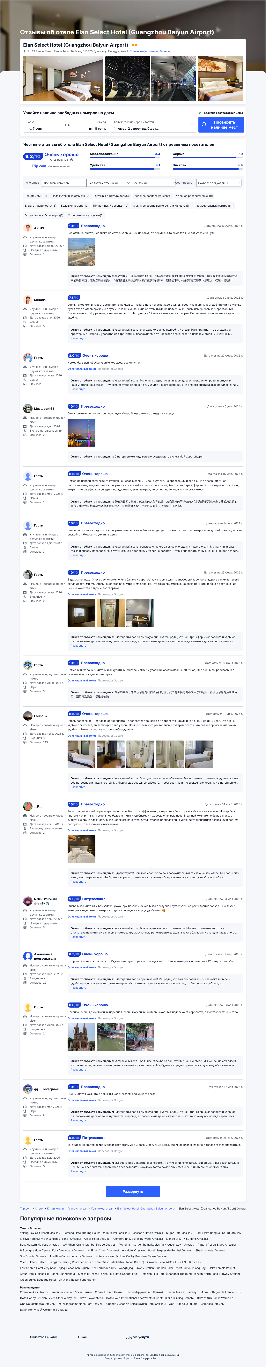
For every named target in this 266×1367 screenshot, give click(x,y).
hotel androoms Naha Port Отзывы (80, 1303)
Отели (39, 1208)
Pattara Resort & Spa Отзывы (217, 1244)
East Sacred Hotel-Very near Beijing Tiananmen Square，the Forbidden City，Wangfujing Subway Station (87, 1268)
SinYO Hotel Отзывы (33, 1256)
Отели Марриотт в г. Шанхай (144, 1292)
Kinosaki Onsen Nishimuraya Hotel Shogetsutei (107, 1273)
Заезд (30, 122)
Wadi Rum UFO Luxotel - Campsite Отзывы (196, 1303)
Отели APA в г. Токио (34, 1292)
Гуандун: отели (77, 1208)
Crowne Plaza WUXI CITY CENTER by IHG (174, 1262)
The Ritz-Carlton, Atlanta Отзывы (71, 1256)
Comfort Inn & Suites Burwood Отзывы (138, 1238)
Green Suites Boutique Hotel (38, 1279)
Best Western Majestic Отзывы (40, 1244)
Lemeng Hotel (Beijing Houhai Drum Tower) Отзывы (97, 1232)
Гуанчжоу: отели (102, 1208)
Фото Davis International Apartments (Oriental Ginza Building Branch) (150, 1298)
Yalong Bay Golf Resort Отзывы (40, 1232)
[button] (222, 6)
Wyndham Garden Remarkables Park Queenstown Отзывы (157, 1244)
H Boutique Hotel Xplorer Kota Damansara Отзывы (52, 1250)
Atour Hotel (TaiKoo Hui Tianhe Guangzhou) (47, 1273)
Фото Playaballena (91, 1298)
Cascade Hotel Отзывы (148, 1232)
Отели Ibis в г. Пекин (108, 1292)
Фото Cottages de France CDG (220, 1292)
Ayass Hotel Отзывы (97, 1238)
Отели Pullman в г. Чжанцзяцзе (71, 1292)
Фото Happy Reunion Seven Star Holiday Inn (48, 1298)
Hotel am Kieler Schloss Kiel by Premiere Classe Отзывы (131, 1256)
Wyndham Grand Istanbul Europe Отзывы (89, 1244)
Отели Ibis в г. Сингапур (182, 1292)
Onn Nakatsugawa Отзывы (37, 1303)
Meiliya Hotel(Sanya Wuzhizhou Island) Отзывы (50, 1238)
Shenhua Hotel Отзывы (210, 1250)
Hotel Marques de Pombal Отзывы (170, 1250)
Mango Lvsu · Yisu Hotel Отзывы (187, 1238)
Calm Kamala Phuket (222, 1268)
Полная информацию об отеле (150, 51)
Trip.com (25, 1208)
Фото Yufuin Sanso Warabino (215, 1298)
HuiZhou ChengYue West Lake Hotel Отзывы (116, 1250)
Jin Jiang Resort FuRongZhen (77, 1279)
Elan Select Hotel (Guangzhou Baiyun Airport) (146, 1208)
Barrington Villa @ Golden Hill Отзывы (44, 1309)
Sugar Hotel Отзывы (179, 1232)
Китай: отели (55, 1208)
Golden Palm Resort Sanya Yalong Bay (181, 1268)
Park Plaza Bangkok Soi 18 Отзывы (218, 1232)
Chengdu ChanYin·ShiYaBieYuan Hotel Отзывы (136, 1303)
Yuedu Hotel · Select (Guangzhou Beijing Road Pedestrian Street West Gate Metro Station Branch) (82, 1262)
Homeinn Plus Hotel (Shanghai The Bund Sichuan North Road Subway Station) (190, 1273)
